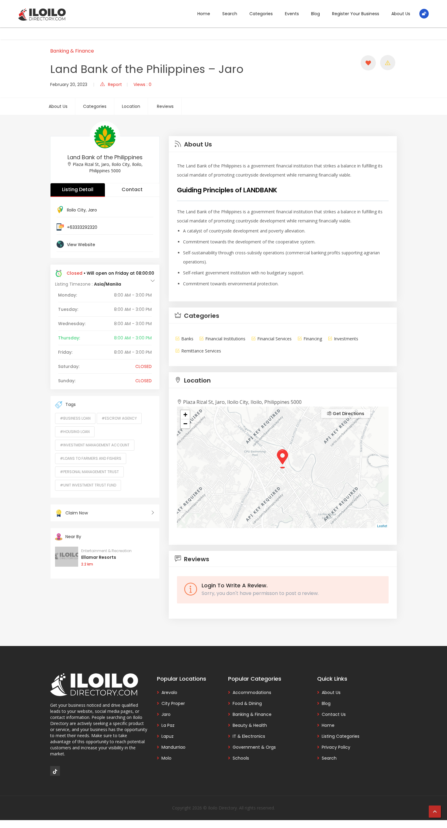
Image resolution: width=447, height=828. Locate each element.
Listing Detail (77, 189)
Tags (70, 404)
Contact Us (334, 714)
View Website (81, 245)
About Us (400, 14)
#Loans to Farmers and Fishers (90, 458)
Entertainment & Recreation (106, 550)
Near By (73, 537)
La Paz (168, 725)
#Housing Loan (75, 431)
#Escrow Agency (119, 418)
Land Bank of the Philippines (105, 157)
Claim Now (76, 513)
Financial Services (274, 339)
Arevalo (169, 692)
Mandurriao (173, 747)
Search (229, 14)
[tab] (283, 144)
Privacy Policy (336, 747)
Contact (132, 189)
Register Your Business (355, 14)
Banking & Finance (72, 50)
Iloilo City (76, 210)
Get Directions (347, 414)
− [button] (185, 424)
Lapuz (167, 736)
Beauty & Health (250, 725)
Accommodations (252, 692)
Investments (346, 339)
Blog (315, 14)
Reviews (165, 106)
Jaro (92, 210)
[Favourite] (368, 62)
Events (292, 14)
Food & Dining (247, 703)
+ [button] (185, 414)
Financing (312, 339)
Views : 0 (142, 84)
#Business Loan (75, 418)
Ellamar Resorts (98, 557)
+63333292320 (82, 227)
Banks (187, 339)
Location (131, 106)
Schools (241, 758)
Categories (261, 14)
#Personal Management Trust (89, 471)
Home (203, 14)
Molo (166, 758)
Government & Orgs (254, 747)
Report (115, 84)
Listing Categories (340, 736)
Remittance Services (201, 351)
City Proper (173, 703)
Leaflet (382, 525)
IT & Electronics (249, 736)
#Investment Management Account (95, 445)
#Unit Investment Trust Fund (88, 485)
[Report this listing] (387, 62)
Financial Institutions (225, 339)
